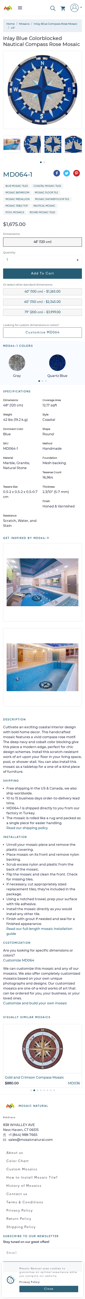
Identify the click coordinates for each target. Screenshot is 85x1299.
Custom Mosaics (21, 1169)
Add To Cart (42, 273)
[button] (52, 8)
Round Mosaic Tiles (42, 212)
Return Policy (18, 1219)
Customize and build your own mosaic (35, 1003)
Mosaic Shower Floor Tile (52, 199)
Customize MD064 (43, 332)
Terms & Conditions (24, 1202)
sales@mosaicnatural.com (30, 1140)
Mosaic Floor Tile (46, 193)
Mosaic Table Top (17, 206)
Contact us (16, 1194)
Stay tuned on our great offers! (26, 1242)
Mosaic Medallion (18, 199)
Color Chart (17, 1161)
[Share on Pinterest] (76, 173)
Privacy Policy (19, 1210)
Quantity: (9, 252)
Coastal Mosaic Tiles (47, 186)
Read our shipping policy (27, 828)
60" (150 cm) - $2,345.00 (42, 302)
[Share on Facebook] (56, 173)
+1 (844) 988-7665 (22, 1135)
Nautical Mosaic (44, 206)
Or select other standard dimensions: (28, 284)
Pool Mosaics (15, 212)
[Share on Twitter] (66, 173)
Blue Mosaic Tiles (17, 186)
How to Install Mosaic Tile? (32, 1177)
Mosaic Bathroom (17, 193)
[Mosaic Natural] (8, 9)
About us (14, 1153)
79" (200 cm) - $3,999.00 (43, 312)
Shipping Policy (21, 1227)
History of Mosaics (23, 1186)
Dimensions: (11, 233)
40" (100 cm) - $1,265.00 (42, 291)
